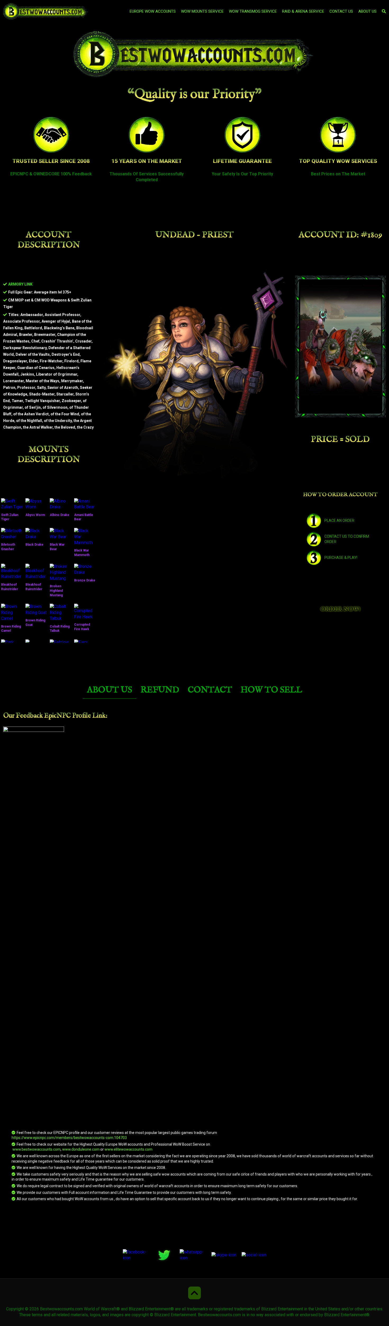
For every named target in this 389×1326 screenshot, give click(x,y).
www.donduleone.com (80, 1149)
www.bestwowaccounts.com (36, 1149)
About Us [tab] (109, 690)
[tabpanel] (194, 957)
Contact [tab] (210, 690)
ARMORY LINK (20, 284)
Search (307, 37)
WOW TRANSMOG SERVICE (253, 11)
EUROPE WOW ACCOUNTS (153, 11)
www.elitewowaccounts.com (128, 1149)
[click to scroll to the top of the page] (194, 1293)
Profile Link (89, 715)
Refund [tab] (160, 690)
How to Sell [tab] (271, 690)
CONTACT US (341, 11)
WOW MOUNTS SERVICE (202, 11)
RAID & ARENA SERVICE (303, 11)
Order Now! (340, 609)
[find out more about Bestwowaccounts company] (194, 54)
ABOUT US (367, 11)
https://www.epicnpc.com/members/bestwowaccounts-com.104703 (69, 1138)
